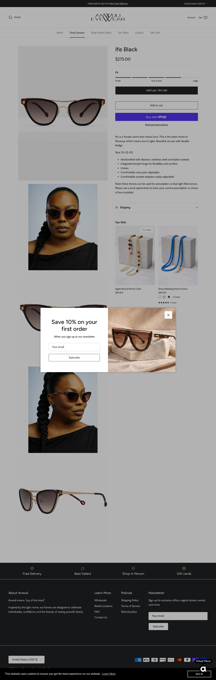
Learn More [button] (109, 673)
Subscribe (74, 357)
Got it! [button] (199, 674)
